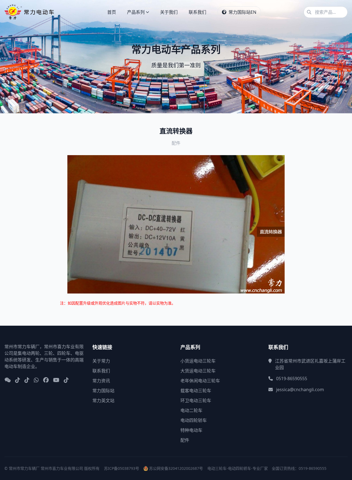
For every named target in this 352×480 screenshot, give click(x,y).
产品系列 (136, 12)
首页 (111, 12)
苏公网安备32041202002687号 (176, 468)
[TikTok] (66, 380)
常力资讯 (101, 381)
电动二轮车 (191, 410)
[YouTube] (56, 380)
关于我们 (169, 12)
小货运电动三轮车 (198, 361)
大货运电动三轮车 (198, 371)
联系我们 (197, 12)
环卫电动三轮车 (195, 400)
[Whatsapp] (36, 380)
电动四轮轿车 (193, 420)
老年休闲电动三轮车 (200, 381)
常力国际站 (103, 391)
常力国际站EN (242, 12)
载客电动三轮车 (195, 391)
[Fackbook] (46, 380)
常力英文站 (103, 400)
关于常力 (101, 361)
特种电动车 (191, 430)
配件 (184, 440)
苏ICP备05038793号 (121, 468)
